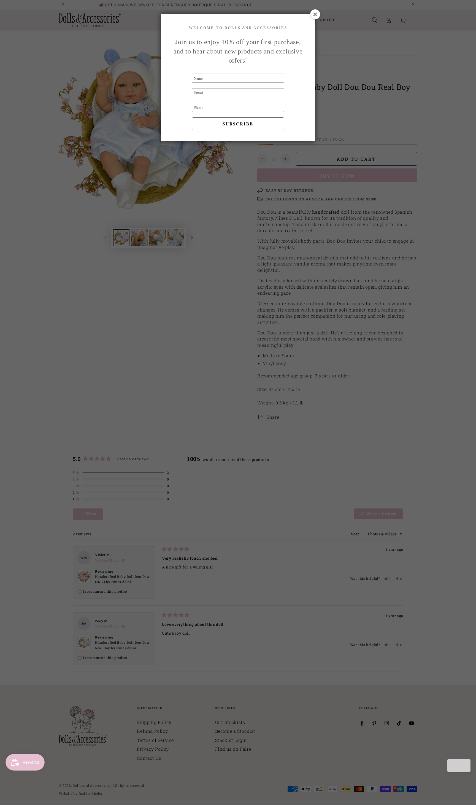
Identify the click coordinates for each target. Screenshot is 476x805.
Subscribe (238, 124)
